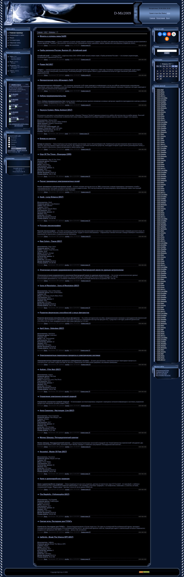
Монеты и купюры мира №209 (53, 36)
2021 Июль (160, 239)
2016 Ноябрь (161, 126)
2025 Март (160, 325)
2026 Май (160, 353)
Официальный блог (162, 370)
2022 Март (160, 255)
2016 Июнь (160, 116)
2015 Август (161, 96)
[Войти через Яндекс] (169, 34)
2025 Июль (160, 333)
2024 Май (160, 307)
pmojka (67, 45)
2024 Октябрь (161, 315)
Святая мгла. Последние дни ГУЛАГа (56, 521)
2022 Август (161, 265)
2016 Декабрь (161, 128)
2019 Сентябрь (162, 194)
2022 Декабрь (161, 273)
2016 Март (160, 110)
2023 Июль (160, 287)
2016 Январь (161, 106)
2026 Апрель (161, 351)
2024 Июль (160, 309)
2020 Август (161, 216)
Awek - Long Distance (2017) (51, 197)
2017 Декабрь (161, 152)
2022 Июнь (160, 261)
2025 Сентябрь (162, 337)
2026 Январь (161, 345)
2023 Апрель (161, 281)
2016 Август (161, 120)
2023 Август (161, 289)
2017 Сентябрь (162, 146)
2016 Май (160, 114)
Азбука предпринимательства (53, 96)
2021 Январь (161, 227)
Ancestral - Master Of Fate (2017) (53, 452)
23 (167, 76)
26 (176, 76)
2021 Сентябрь (162, 243)
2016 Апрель (161, 112)
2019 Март (160, 182)
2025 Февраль (162, 323)
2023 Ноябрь (161, 295)
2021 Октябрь (161, 245)
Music (12, 61)
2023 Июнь (160, 285)
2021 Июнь (160, 237)
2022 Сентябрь (162, 267)
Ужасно (13, 146)
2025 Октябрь (161, 339)
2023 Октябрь (161, 293)
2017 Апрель (161, 136)
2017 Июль (160, 142)
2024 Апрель (161, 305)
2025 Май (160, 329)
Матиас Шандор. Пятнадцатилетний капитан (59, 438)
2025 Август (161, 335)
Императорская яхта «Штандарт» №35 (56, 80)
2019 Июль (160, 190)
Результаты (11, 150)
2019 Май (160, 186)
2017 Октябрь (161, 148)
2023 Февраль (162, 277)
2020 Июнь (160, 212)
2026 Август (161, 359)
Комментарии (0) (86, 45)
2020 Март (160, 206)
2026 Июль (160, 357)
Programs (13, 65)
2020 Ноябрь (161, 222)
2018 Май (160, 162)
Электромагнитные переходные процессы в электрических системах (70, 355)
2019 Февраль (162, 180)
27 (157, 79)
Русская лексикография (50, 226)
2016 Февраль (162, 108)
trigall (66, 133)
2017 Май (160, 138)
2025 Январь (161, 321)
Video (11, 56)
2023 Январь (161, 275)
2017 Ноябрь (161, 150)
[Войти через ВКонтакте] (164, 34)
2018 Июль (160, 166)
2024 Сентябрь (162, 313)
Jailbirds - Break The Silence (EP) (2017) (56, 537)
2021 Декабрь (161, 249)
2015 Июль (160, 94)
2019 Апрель (161, 184)
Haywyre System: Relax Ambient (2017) (56, 110)
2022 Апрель (161, 257)
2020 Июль (160, 214)
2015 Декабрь (161, 104)
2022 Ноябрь (161, 271)
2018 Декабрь (161, 176)
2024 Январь (161, 299)
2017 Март (160, 134)
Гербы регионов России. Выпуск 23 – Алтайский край (63, 50)
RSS (168, 13)
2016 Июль (160, 118)
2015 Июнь (160, 92)
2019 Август (161, 192)
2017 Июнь (160, 140)
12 (176, 71)
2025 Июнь (160, 331)
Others (12, 71)
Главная (152, 18)
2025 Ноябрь (161, 341)
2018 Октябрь (161, 172)
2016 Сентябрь (162, 122)
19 (176, 74)
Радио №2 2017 (46, 64)
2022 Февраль (162, 253)
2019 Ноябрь (161, 198)
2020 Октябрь (161, 220)
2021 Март (160, 231)
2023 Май (160, 283)
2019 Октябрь (161, 196)
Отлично (14, 138)
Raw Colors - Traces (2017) (51, 241)
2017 (45, 32)
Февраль (52, 32)
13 (157, 74)
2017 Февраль (162, 132)
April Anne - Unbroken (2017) (52, 328)
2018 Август (161, 168)
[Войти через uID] (160, 34)
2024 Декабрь (161, 319)
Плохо (13, 144)
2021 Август (161, 241)
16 (167, 74)
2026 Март (160, 349)
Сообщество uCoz (162, 372)
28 (161, 79)
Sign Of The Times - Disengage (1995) (55, 154)
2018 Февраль (162, 156)
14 (161, 74)
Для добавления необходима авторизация (19, 124)
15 (164, 74)
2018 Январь (161, 154)
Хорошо (13, 140)
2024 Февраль (162, 301)
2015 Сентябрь (162, 98)
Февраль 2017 (167, 64)
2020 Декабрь (161, 225)
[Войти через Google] (174, 34)
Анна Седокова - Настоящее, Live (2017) (57, 411)
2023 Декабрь (161, 297)
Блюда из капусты (48, 139)
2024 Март (160, 303)
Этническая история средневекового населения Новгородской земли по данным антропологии (82, 270)
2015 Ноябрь (161, 102)
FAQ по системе (161, 373)
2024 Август (161, 311)
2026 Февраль (162, 347)
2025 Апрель (161, 327)
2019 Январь (161, 178)
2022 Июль (160, 263)
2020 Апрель (161, 208)
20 (157, 76)
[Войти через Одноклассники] (167, 39)
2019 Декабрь (161, 200)
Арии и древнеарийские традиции (55, 479)
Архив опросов (22, 150)
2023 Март (160, 279)
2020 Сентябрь (162, 218)
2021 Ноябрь (161, 247)
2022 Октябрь (161, 269)
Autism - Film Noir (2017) (50, 369)
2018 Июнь (160, 164)
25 (173, 76)
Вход (168, 18)
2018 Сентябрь (162, 170)
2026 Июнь (160, 355)
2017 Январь (161, 130)
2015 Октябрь (161, 100)
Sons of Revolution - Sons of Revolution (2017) (59, 286)
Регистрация (160, 18)
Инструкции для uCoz (163, 375)
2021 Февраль (162, 229)
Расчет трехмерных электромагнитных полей (60, 181)
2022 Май (160, 259)
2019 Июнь (160, 188)
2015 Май (160, 90)
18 (173, 74)
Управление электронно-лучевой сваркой (58, 396)
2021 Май (160, 235)
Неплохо (14, 142)
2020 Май (160, 210)
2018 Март (160, 158)
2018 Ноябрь (161, 174)
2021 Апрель (161, 233)
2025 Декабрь (161, 343)
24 (170, 76)
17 (170, 74)
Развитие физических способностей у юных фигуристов (64, 313)
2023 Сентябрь (162, 291)
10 (170, 71)
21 (161, 76)
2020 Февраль (162, 204)
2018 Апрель (161, 160)
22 (164, 76)
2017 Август (161, 144)
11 (173, 71)
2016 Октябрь (161, 124)
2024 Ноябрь (161, 317)
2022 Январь (161, 251)
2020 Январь (161, 202)
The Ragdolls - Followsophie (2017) (54, 494)
